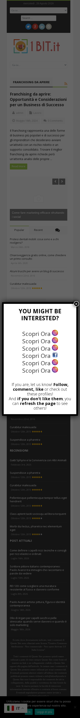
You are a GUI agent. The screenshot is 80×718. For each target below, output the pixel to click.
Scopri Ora (37, 334)
